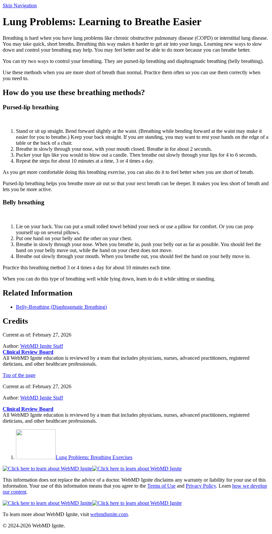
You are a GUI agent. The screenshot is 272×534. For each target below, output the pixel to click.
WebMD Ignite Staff (41, 397)
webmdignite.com (109, 514)
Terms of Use (161, 486)
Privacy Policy (201, 486)
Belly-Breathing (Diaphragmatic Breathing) (61, 307)
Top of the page (19, 375)
